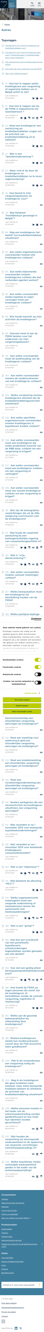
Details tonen (31, 693)
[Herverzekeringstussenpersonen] (29, 118)
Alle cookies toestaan (22, 700)
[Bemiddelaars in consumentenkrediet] (33, 98)
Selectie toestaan (22, 706)
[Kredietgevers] (41, 98)
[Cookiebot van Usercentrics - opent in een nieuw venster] (31, 619)
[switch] (38, 667)
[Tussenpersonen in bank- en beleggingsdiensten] (37, 118)
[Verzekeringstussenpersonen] (41, 118)
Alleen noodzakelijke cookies (22, 711)
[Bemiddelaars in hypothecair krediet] (37, 98)
